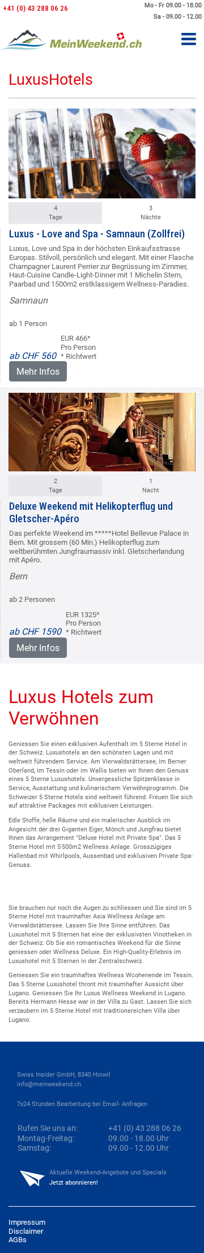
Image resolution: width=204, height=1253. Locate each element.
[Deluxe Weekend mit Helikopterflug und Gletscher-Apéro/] (102, 430)
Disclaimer (25, 1231)
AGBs (17, 1239)
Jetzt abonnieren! (73, 1182)
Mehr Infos (38, 371)
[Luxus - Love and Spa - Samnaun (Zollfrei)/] (102, 151)
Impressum (26, 1222)
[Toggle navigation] (188, 39)
